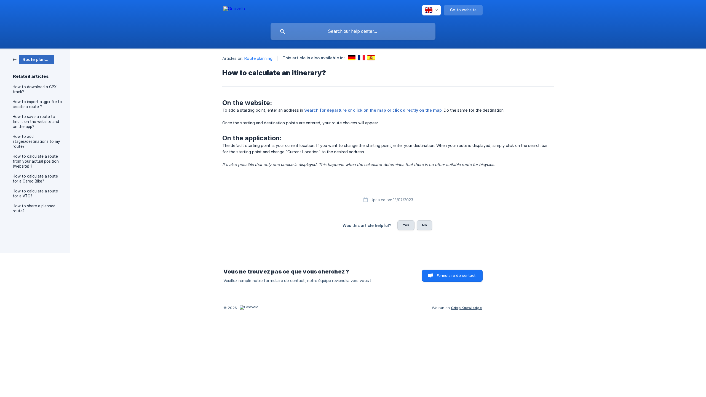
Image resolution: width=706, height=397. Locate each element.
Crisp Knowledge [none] (466, 307)
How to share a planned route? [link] (34, 208)
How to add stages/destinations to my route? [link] (36, 141)
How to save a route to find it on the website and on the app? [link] (36, 121)
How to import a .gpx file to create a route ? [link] (37, 104)
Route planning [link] (258, 58)
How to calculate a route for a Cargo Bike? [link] (35, 178)
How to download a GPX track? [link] (35, 89)
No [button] (424, 225)
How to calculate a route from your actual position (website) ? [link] (36, 161)
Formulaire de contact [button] (456, 275)
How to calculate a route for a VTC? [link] (35, 193)
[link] (33, 59)
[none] (234, 9)
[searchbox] (353, 31)
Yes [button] (406, 225)
